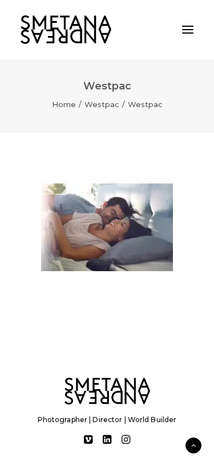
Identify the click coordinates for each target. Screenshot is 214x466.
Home (64, 104)
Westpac (101, 104)
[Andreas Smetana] (66, 29)
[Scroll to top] (193, 444)
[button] (187, 29)
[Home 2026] (107, 391)
